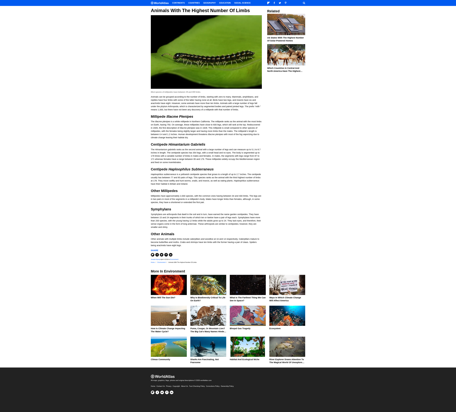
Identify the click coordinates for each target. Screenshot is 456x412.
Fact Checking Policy (197, 386)
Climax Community (160, 359)
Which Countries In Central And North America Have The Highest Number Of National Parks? (283, 71)
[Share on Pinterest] (166, 255)
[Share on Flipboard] (152, 255)
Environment (174, 259)
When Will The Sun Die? (163, 297)
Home (153, 386)
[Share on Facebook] (157, 255)
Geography (209, 3)
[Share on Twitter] (161, 255)
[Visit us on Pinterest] (167, 392)
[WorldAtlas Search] (304, 3)
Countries (194, 3)
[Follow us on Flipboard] (152, 392)
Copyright (176, 386)
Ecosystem (275, 328)
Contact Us (161, 386)
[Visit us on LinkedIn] (171, 392)
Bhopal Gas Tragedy (240, 328)
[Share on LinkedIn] (170, 255)
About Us (184, 386)
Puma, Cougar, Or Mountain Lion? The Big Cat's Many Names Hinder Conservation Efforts (207, 331)
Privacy (168, 386)
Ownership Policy (227, 386)
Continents (178, 3)
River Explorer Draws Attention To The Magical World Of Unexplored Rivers (286, 362)
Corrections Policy (213, 386)
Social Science (242, 3)
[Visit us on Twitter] (162, 392)
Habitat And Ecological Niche (244, 359)
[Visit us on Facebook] (157, 392)
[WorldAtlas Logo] (160, 3)
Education (225, 3)
